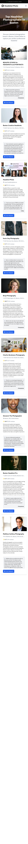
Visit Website (9, 102)
